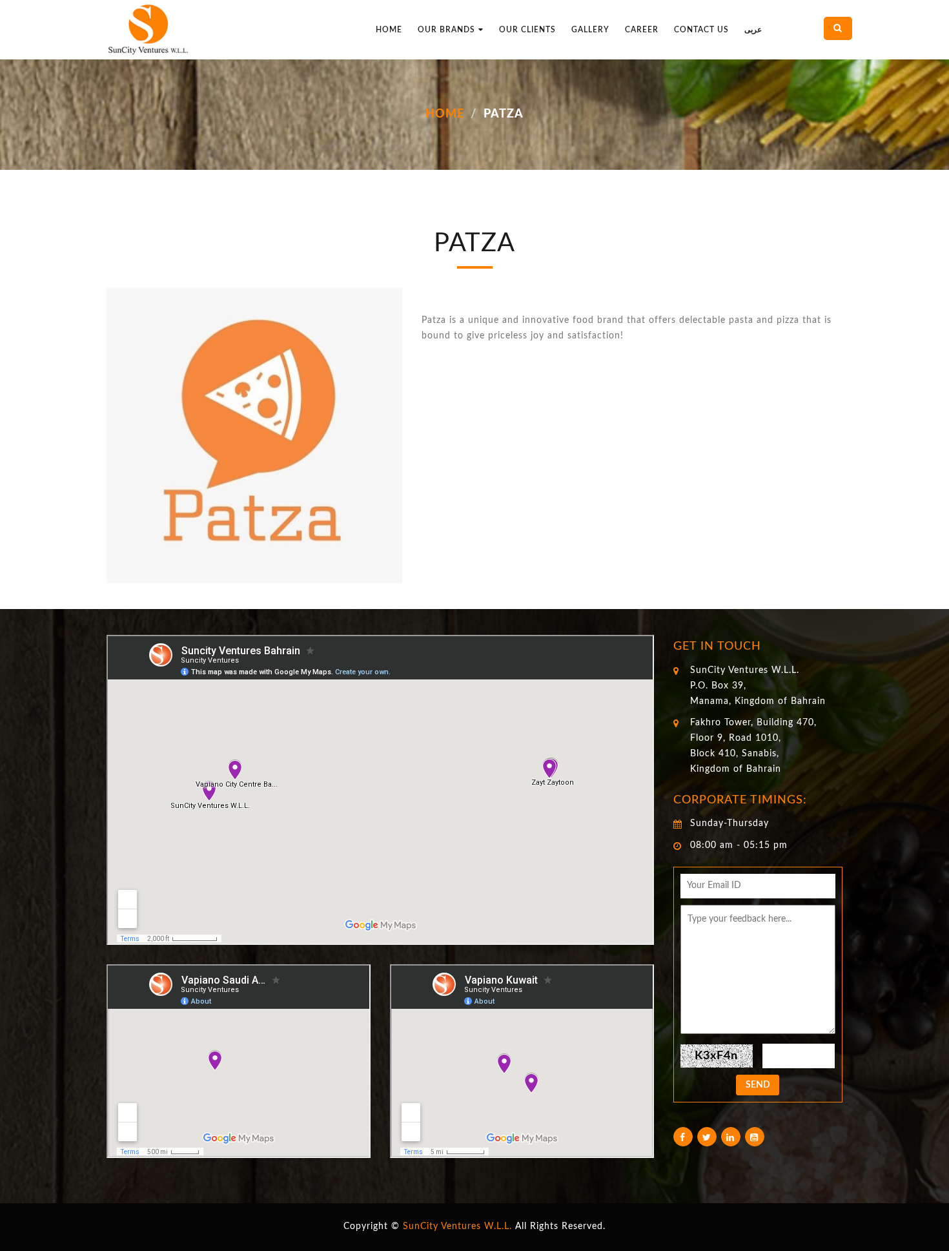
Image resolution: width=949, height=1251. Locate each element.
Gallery (590, 30)
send (758, 1085)
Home (444, 114)
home (389, 30)
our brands (446, 30)
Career (641, 30)
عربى (753, 30)
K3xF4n (716, 1056)
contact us (701, 30)
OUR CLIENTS (527, 30)
